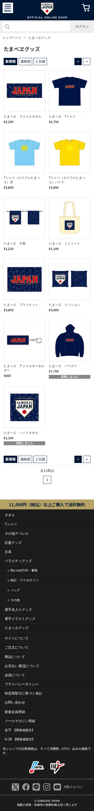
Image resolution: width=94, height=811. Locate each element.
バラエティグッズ (18, 561)
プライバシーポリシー (22, 684)
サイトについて (16, 638)
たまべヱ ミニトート (64, 243)
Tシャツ (11, 524)
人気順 (40, 61)
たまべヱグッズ (39, 38)
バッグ (15, 590)
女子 (20, 730)
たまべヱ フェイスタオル (22, 116)
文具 (8, 552)
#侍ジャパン (73, 787)
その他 (15, 600)
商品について (15, 657)
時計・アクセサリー (24, 580)
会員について (15, 675)
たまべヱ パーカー (63, 366)
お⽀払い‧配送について (22, 666)
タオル (10, 515)
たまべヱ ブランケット (21, 305)
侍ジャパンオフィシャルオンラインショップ (47, 10)
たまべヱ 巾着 (15, 243)
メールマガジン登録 (20, 721)
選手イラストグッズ (20, 619)
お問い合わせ (15, 702)
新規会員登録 (15, 712)
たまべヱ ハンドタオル (21, 433)
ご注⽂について (16, 647)
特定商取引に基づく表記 (23, 693)
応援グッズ (13, 543)
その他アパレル (16, 533)
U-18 (20, 739)
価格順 (25, 61)
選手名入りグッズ (18, 610)
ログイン (82, 26)
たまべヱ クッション (64, 305)
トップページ (12, 38)
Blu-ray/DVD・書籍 (24, 570)
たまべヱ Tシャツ (62, 116)
